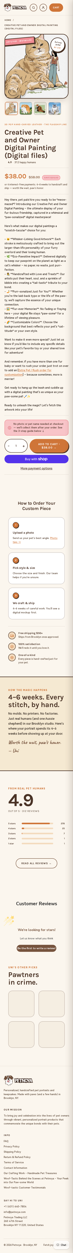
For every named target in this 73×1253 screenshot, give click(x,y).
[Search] (33, 7)
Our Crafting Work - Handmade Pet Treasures (30, 1173)
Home (7, 20)
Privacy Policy (11, 1146)
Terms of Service (14, 1162)
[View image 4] (54, 108)
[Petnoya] (15, 7)
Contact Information (15, 1167)
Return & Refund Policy (17, 1157)
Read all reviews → (36, 863)
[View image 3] (40, 108)
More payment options (36, 468)
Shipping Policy (12, 1151)
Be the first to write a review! (36, 948)
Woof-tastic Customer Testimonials (25, 1187)
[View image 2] (25, 108)
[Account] (43, 7)
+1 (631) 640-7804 (15, 1206)
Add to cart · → (49, 445)
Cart (56, 7)
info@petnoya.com (15, 1212)
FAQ (6, 1141)
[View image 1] (11, 108)
